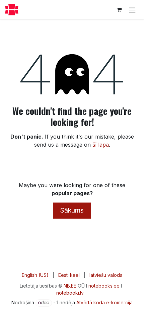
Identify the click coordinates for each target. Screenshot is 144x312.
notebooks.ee (104, 286)
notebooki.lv (70, 293)
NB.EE (70, 286)
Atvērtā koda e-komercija (104, 302)
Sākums (72, 210)
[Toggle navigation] (132, 10)
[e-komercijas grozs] (119, 9)
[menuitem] (35, 275)
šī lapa (100, 144)
